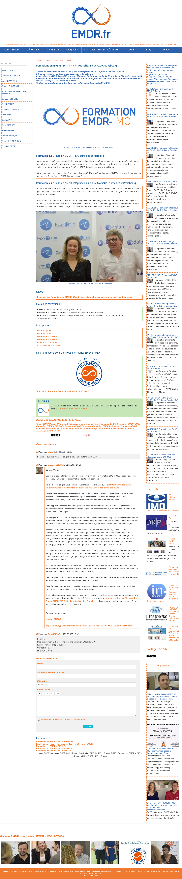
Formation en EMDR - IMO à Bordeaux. (55, 741)
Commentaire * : (45, 690)
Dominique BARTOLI (11, 109)
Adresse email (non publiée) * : (52, 672)
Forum (130, 49)
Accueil (39, 61)
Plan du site (88, 875)
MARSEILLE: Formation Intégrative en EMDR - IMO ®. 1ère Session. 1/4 (162, 116)
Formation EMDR (108, 424)
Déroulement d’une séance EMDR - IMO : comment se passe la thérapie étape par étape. (163, 750)
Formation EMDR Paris (57, 428)
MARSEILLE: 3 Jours (47, 337)
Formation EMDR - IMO (128, 424)
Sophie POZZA (8, 146)
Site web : (42, 681)
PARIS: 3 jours (44, 331)
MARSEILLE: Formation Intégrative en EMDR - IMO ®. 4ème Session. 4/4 (162, 243)
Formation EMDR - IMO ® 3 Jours (162, 181)
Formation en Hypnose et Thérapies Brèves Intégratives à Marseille (173, 633)
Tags (96, 875)
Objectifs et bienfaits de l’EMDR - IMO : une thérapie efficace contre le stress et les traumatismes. (162, 696)
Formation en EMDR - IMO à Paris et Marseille (173, 570)
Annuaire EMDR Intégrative (62, 49)
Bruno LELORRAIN (10, 86)
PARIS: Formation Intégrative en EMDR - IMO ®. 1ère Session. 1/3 (162, 304)
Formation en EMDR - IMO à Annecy (53, 751)
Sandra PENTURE (10, 99)
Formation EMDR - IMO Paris (50, 426)
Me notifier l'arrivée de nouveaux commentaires (64, 719)
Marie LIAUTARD (9, 81)
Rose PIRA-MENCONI (11, 141)
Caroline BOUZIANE (11, 75)
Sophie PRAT (8, 120)
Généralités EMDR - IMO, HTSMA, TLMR (97, 753)
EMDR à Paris (172, 517)
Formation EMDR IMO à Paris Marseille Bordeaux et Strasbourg (88, 148)
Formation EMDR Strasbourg (83, 428)
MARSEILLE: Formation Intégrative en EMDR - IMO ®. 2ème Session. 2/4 (162, 150)
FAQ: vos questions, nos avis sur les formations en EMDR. (64, 744)
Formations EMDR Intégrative (101, 49)
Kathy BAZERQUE (10, 136)
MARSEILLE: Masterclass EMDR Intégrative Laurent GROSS (161, 455)
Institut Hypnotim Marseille (111, 428)
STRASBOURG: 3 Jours (48, 345)
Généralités (33, 49)
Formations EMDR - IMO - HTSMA (58, 61)
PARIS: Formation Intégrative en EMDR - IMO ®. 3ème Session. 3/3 (162, 399)
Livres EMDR (11, 49)
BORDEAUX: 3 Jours (47, 343)
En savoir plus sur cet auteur (73, 409)
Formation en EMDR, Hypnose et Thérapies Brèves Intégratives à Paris (173, 614)
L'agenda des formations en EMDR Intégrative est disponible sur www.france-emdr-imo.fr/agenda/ (84, 297)
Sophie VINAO (8, 104)
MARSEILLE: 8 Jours (47, 340)
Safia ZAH (6, 115)
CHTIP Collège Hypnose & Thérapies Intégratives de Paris (71, 424)
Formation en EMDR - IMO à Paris (52, 746)
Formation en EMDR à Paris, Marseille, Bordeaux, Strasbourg (88, 283)
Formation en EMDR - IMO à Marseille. (54, 748)
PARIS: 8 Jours (44, 334)
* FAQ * (148, 49)
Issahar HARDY (9, 70)
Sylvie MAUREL (9, 130)
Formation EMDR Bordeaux (78, 426)
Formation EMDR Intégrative (106, 426)
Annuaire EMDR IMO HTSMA (64, 753)
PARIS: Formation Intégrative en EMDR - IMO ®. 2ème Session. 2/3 (162, 336)
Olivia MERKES (8, 125)
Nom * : (40, 664)
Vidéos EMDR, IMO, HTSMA (94, 756)
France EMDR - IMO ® (172, 541)
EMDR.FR (43, 401)
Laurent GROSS (53, 431)
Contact (166, 49)
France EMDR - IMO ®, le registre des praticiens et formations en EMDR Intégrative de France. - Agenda (162, 68)
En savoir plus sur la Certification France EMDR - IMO (63, 391)
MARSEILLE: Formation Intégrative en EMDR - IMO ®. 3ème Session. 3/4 (162, 210)
